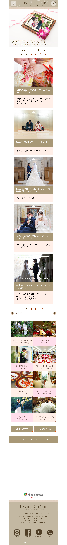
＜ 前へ (24, 54)
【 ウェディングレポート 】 (33, 50)
